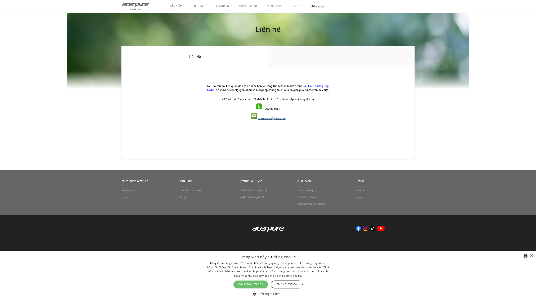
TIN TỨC (296, 6)
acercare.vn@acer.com (272, 118)
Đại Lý (183, 197)
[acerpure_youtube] (381, 228)
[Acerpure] (135, 6)
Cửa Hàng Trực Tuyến (191, 190)
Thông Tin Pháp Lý (306, 190)
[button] (268, 294)
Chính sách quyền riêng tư (311, 204)
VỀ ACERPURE (274, 6)
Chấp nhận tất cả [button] (250, 284)
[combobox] (525, 256)
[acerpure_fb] (358, 228)
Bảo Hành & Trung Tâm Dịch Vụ (254, 197)
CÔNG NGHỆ (199, 6)
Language (319, 6)
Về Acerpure (127, 190)
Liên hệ (125, 197)
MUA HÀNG (222, 6)
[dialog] (268, 276)
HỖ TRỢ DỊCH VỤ (248, 6)
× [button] (531, 256)
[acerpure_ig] (365, 228)
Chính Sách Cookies (307, 197)
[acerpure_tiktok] (372, 228)
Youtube (360, 197)
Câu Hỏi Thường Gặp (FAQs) (253, 190)
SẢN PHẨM (176, 6)
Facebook (361, 190)
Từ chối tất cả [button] (287, 284)
